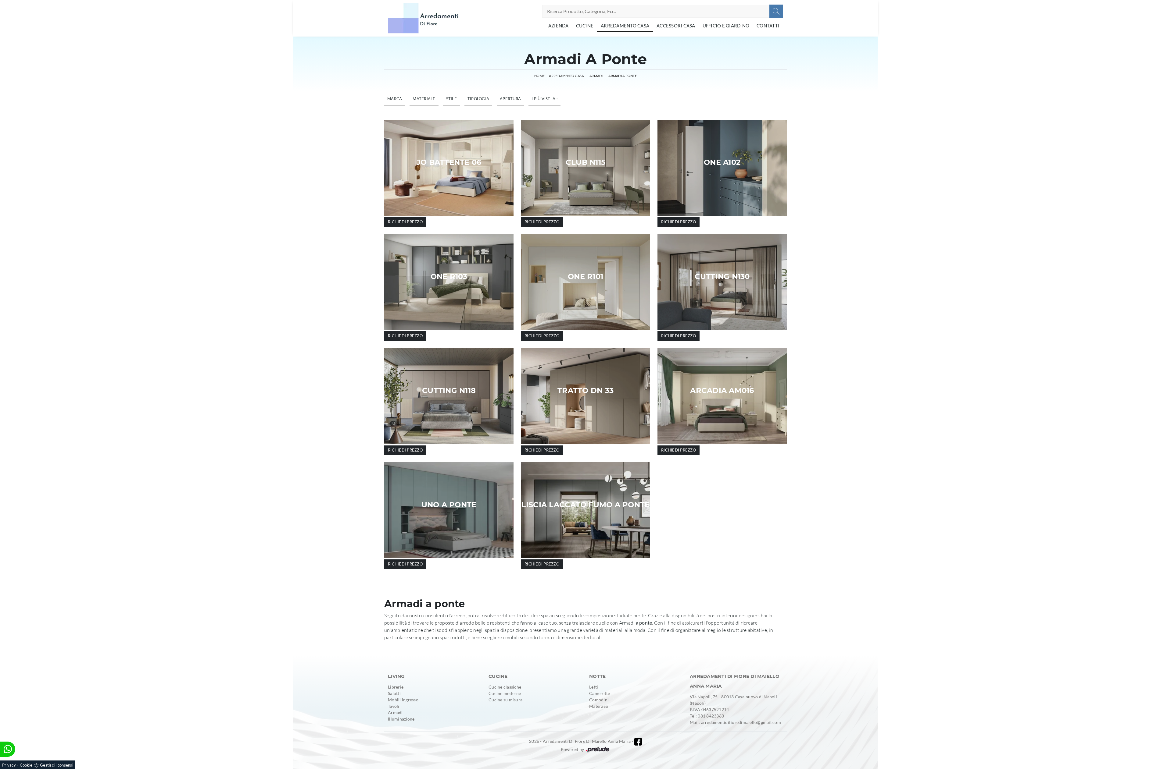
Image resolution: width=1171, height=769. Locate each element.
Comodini (599, 699)
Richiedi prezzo (405, 221)
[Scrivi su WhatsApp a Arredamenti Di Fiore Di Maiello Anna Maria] (7, 749)
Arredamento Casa (625, 25)
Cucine (585, 25)
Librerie (395, 686)
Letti (593, 686)
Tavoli (393, 706)
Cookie (26, 765)
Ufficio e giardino (726, 25)
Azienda (558, 25)
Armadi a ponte (622, 76)
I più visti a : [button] (544, 98)
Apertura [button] (510, 98)
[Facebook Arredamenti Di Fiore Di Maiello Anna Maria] (638, 742)
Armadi (596, 76)
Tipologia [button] (478, 98)
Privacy (9, 765)
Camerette (599, 693)
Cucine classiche (505, 686)
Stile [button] (451, 98)
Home (539, 76)
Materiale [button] (424, 98)
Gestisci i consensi (56, 765)
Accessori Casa (676, 25)
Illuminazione (401, 718)
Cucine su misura (505, 699)
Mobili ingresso (403, 699)
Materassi (598, 706)
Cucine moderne (505, 693)
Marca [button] (394, 98)
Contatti (768, 25)
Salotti (394, 693)
